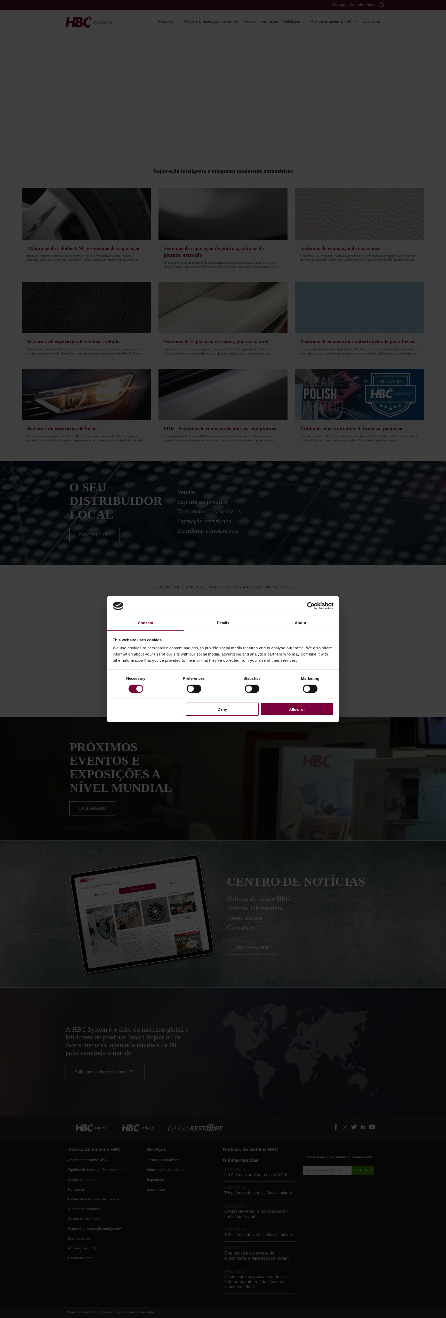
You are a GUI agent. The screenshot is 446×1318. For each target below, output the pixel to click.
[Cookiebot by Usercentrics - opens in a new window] (310, 606)
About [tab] (300, 623)
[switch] (194, 688)
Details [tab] (223, 623)
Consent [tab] (145, 623)
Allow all (297, 709)
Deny (222, 709)
